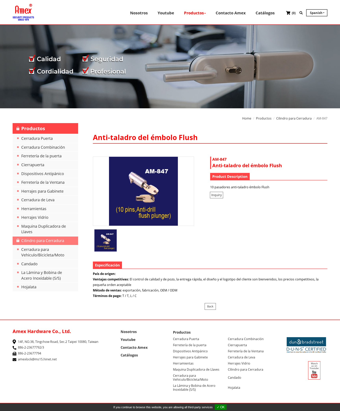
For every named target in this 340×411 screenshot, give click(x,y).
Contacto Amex (231, 13)
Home (246, 118)
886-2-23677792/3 (31, 347)
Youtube (166, 13)
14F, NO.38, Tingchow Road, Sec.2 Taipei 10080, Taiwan (58, 342)
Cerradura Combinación (43, 147)
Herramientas (33, 208)
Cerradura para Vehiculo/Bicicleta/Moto (42, 252)
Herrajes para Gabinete (42, 191)
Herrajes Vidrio (34, 217)
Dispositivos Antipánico (42, 173)
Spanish (316, 13)
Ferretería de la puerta (41, 156)
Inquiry (216, 195)
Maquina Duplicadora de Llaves (43, 229)
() (293, 13)
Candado (29, 263)
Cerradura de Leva (38, 199)
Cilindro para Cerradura (42, 240)
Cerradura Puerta (37, 138)
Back (210, 306)
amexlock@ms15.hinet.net (37, 359)
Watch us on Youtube (314, 366)
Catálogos (265, 13)
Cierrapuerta (32, 164)
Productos (264, 118)
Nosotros (139, 13)
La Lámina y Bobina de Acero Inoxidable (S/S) (41, 275)
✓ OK (221, 407)
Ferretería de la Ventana (43, 182)
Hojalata (28, 286)
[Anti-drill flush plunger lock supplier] (143, 191)
